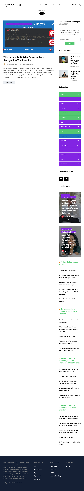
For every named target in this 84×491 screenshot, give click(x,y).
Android (70, 94)
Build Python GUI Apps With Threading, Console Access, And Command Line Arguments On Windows (68, 239)
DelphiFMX (70, 113)
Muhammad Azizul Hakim (14, 64)
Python (14, 23)
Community (63, 5)
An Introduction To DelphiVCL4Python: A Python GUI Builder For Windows (76, 74)
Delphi (8, 23)
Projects (70, 136)
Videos (70, 159)
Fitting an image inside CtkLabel (68, 376)
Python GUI (12, 5)
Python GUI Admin (71, 216)
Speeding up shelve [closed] (67, 336)
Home (29, 5)
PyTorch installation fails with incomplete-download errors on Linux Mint (68, 329)
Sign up (70, 43)
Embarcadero (18, 483)
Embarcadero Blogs (55, 476)
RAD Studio (70, 150)
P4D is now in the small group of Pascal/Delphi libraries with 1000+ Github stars (69, 292)
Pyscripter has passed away (67, 271)
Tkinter (70, 154)
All (35, 466)
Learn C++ (53, 470)
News (70, 131)
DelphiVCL (70, 117)
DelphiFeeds (53, 473)
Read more (9, 82)
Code (70, 103)
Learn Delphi (53, 466)
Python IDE (43, 5)
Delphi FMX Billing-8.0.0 (66, 437)
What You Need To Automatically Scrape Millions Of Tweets (75, 60)
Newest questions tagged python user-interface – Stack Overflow (69, 360)
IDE (70, 122)
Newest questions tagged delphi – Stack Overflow (68, 407)
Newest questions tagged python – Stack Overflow (68, 311)
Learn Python (53, 5)
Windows (28, 23)
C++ (70, 99)
